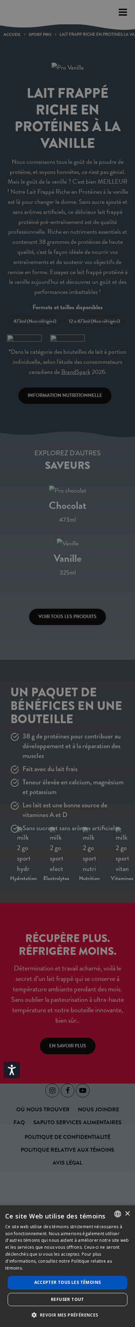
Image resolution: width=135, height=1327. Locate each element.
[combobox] (117, 1213)
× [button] (127, 1213)
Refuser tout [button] (67, 1299)
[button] (67, 1315)
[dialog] (67, 1266)
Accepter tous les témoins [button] (67, 1282)
